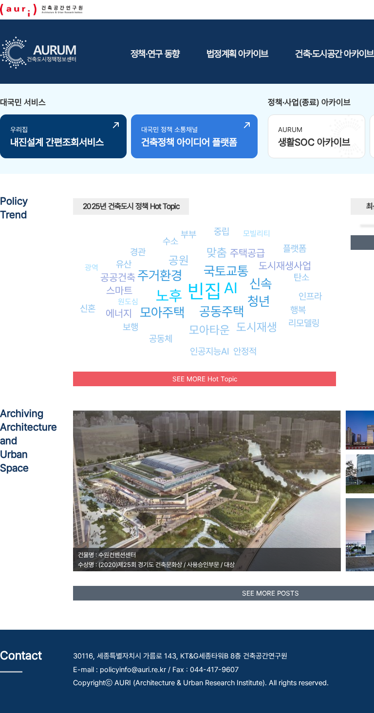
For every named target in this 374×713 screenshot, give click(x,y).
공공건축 (117, 277)
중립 (221, 231)
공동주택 (221, 311)
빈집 (204, 291)
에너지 (119, 313)
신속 (260, 283)
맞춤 (216, 252)
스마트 (119, 290)
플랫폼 (294, 248)
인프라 (310, 296)
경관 (138, 251)
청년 (258, 301)
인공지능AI (209, 351)
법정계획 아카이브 (237, 53)
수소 (170, 241)
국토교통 (226, 271)
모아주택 (162, 312)
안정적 (245, 351)
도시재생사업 (285, 266)
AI (231, 288)
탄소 (301, 277)
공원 (178, 260)
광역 (91, 267)
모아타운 (209, 330)
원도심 (128, 301)
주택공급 (247, 253)
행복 (298, 309)
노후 (169, 295)
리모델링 (303, 323)
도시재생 (256, 327)
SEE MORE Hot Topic (204, 379)
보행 (130, 326)
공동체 (160, 338)
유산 (123, 264)
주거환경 (159, 275)
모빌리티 (256, 233)
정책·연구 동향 (155, 53)
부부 (188, 234)
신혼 (87, 308)
